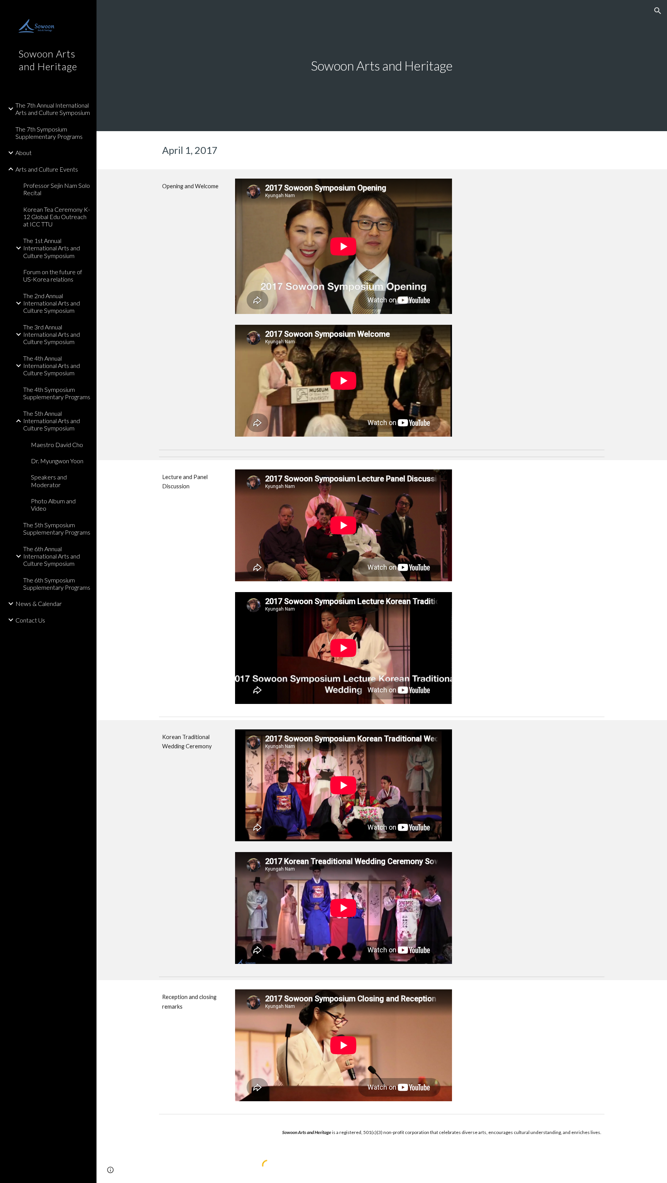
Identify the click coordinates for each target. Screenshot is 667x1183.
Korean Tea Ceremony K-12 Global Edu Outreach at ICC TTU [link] (56, 217)
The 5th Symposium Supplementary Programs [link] (56, 528)
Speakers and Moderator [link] (49, 480)
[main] (381, 66)
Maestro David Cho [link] (57, 444)
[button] (657, 11)
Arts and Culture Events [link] (46, 169)
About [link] (23, 152)
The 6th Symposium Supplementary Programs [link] (56, 583)
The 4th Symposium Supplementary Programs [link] (56, 393)
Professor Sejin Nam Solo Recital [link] (56, 189)
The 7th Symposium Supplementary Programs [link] (49, 132)
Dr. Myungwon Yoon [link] (57, 460)
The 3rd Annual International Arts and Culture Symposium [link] (51, 334)
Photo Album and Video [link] (53, 504)
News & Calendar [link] (38, 603)
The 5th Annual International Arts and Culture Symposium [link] (51, 421)
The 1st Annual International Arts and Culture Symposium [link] (51, 248)
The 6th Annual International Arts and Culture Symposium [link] (51, 556)
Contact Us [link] (30, 620)
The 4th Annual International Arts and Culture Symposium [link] (51, 365)
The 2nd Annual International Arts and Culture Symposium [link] (51, 303)
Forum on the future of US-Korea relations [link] (52, 275)
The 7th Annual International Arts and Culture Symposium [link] (52, 108)
